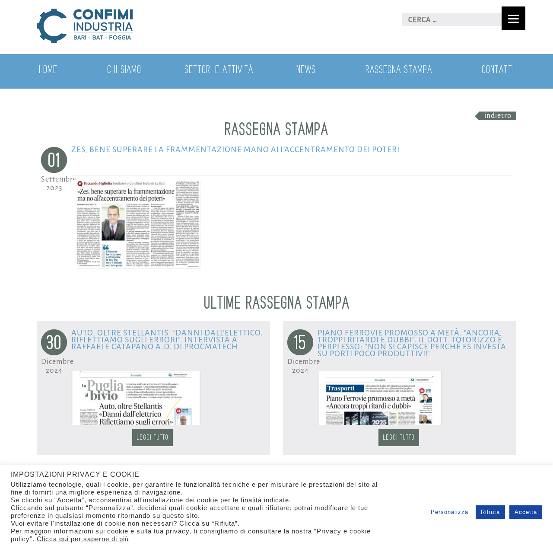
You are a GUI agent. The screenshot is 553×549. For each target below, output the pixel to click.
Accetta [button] (526, 512)
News (306, 69)
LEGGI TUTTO (152, 437)
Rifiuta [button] (490, 512)
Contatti (498, 69)
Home (48, 69)
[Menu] (513, 18)
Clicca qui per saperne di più (83, 539)
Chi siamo (124, 69)
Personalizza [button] (449, 512)
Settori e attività (218, 69)
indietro (498, 116)
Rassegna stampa (398, 69)
